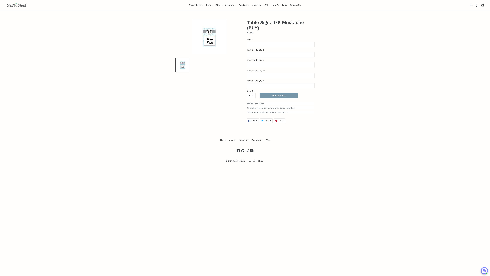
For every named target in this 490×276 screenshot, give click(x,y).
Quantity (251, 91)
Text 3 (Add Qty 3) (256, 60)
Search (232, 140)
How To (275, 5)
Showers (231, 5)
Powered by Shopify (256, 161)
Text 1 (250, 39)
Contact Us (295, 5)
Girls (219, 5)
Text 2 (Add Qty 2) (256, 50)
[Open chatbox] (484, 270)
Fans (284, 5)
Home (223, 140)
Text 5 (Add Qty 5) (256, 80)
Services (244, 5)
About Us (256, 5)
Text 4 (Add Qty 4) (256, 70)
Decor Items (196, 5)
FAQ (266, 5)
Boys (210, 5)
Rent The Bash (239, 161)
